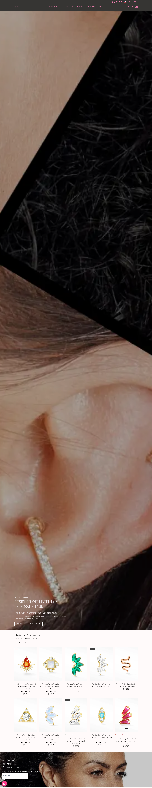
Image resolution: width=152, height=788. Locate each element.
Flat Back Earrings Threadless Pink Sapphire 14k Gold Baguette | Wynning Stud (126, 741)
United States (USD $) (131, 2)
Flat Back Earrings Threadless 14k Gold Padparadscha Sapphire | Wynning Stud (26, 686)
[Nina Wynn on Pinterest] (117, 2)
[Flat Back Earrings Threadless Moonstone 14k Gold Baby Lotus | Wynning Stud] (50, 715)
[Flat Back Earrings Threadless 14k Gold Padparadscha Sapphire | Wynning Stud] (25, 664)
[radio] (68, 734)
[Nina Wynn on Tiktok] (119, 2)
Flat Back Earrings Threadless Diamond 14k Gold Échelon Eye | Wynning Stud (26, 737)
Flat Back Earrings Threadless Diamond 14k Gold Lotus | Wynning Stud (101, 686)
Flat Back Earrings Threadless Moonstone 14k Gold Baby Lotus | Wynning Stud (51, 737)
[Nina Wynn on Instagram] (114, 2)
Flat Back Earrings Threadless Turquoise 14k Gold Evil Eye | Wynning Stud (101, 737)
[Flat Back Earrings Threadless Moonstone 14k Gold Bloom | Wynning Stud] (50, 664)
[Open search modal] (129, 7)
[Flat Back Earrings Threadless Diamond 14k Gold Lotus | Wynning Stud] (101, 664)
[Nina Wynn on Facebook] (112, 2)
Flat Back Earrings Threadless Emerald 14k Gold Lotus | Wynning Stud (76, 686)
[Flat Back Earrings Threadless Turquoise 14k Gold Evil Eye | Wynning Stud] (101, 715)
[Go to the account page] (133, 7)
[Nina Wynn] (16, 7)
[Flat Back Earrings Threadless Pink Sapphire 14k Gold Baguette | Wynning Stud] (126, 715)
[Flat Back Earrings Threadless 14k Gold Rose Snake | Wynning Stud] (126, 664)
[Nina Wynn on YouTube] (121, 2)
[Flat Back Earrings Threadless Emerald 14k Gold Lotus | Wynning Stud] (76, 664)
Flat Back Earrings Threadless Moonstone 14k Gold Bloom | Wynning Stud (51, 686)
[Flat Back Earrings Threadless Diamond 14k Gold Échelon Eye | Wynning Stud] (25, 715)
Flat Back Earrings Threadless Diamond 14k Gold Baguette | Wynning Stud (76, 741)
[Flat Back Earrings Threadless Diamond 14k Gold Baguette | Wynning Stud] (76, 715)
